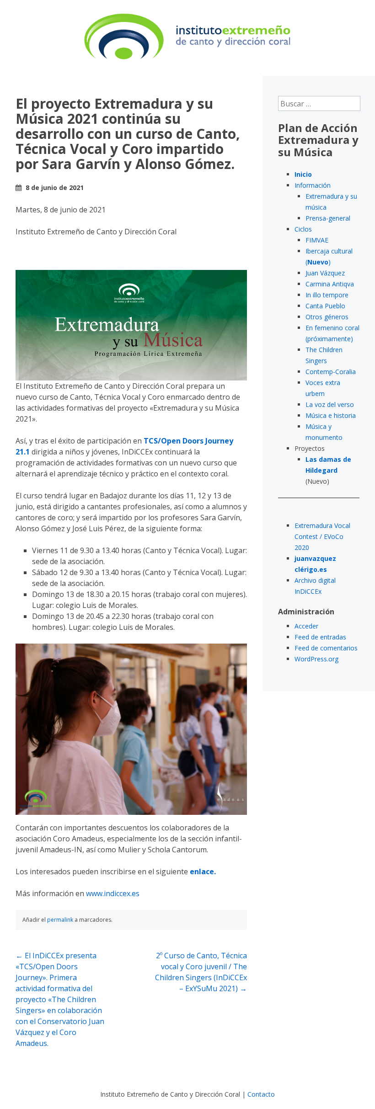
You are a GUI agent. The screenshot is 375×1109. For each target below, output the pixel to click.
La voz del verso (329, 404)
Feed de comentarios (326, 648)
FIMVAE (316, 240)
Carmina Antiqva (329, 284)
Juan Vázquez (325, 273)
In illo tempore (326, 294)
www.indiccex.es (112, 893)
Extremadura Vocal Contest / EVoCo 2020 (322, 536)
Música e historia (330, 415)
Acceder (306, 626)
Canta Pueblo (325, 305)
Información (313, 185)
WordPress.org (316, 659)
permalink (60, 920)
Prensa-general (327, 218)
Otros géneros (326, 316)
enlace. (203, 871)
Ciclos (303, 229)
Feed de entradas (320, 637)
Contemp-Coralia (330, 371)
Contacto (261, 1094)
